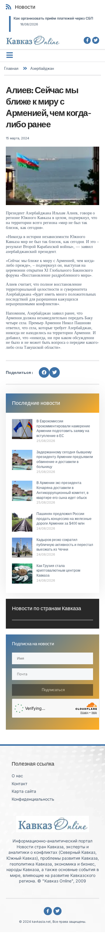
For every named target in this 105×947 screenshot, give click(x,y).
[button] (44, 372)
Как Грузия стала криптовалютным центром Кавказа (58, 571)
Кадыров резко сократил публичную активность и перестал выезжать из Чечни (64, 545)
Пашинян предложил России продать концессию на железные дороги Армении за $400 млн (64, 519)
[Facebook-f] (87, 40)
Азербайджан (42, 68)
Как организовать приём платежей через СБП (50, 18)
